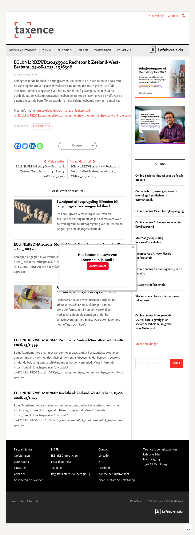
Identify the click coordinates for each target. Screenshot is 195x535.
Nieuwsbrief (156, 16)
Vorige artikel (56, 161)
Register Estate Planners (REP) (70, 474)
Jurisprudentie (41, 126)
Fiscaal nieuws (23, 449)
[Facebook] (17, 146)
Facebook (104, 468)
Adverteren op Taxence (28, 480)
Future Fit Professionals (150, 284)
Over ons (20, 474)
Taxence (38, 30)
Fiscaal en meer (61, 461)
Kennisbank (21, 461)
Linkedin (103, 455)
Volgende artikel (80, 161)
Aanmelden (97, 266)
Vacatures (20, 468)
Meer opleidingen (146, 344)
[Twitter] (25, 146)
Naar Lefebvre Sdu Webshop (116, 480)
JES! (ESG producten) (65, 455)
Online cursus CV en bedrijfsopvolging (159, 211)
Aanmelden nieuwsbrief (113, 474)
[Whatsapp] (40, 146)
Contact (173, 16)
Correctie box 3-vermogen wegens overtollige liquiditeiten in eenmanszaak (156, 196)
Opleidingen (22, 455)
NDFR (55, 449)
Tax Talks (56, 468)
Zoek (178, 363)
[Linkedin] (32, 146)
